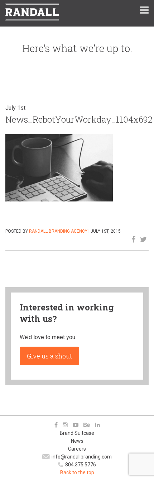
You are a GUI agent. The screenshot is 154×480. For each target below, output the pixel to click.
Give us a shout (49, 356)
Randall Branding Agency (58, 231)
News (77, 441)
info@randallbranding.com (82, 457)
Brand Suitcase (77, 433)
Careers (77, 449)
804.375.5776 (80, 464)
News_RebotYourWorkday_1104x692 (79, 119)
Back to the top (77, 472)
